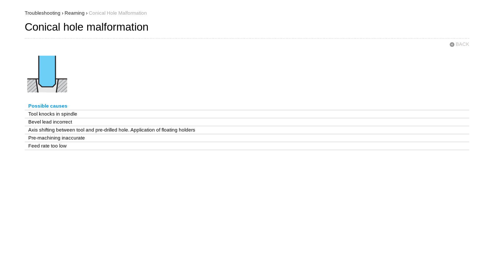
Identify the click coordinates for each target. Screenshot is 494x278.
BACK (462, 44)
